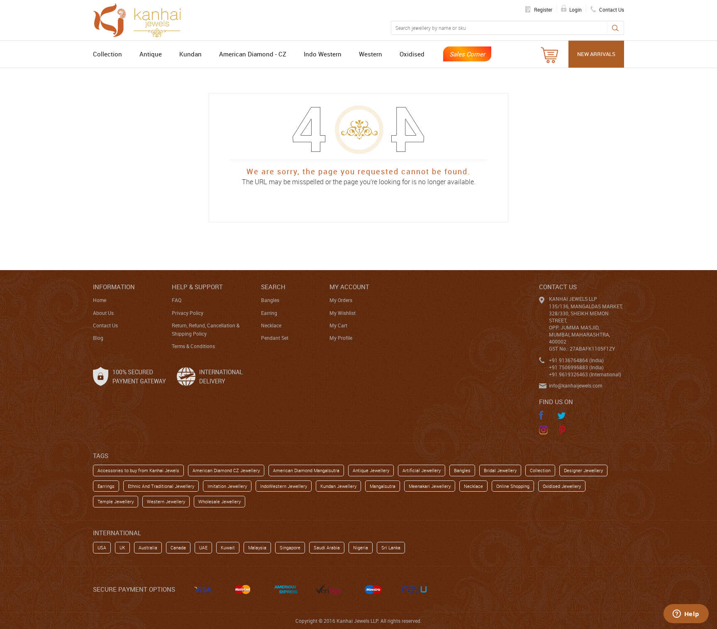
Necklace (271, 325)
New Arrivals (596, 54)
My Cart (338, 325)
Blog (98, 337)
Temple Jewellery (116, 501)
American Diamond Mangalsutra (306, 470)
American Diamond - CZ (252, 54)
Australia (148, 547)
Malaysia (257, 547)
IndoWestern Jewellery (283, 486)
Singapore (290, 547)
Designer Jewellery (583, 470)
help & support (197, 287)
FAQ (176, 300)
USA (102, 547)
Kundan (190, 54)
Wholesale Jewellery (219, 501)
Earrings (106, 486)
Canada (178, 547)
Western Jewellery (166, 501)
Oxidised (412, 54)
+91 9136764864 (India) (576, 360)
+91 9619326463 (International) (585, 374)
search (273, 287)
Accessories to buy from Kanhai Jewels (138, 470)
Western (370, 54)
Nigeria (360, 547)
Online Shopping (512, 486)
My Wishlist (342, 313)
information (114, 287)
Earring (269, 313)
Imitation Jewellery (227, 486)
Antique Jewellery (371, 470)
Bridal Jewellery (500, 470)
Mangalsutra (382, 486)
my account (349, 287)
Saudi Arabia (327, 547)
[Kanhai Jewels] (140, 19)
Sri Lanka (390, 547)
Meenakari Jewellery (430, 486)
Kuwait (228, 547)
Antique (150, 54)
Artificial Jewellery (421, 470)
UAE (203, 547)
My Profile (340, 337)
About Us (103, 313)
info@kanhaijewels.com (575, 385)
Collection (107, 54)
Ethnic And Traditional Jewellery (161, 486)
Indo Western (322, 54)
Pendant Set (274, 337)
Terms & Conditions (193, 346)
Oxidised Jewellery (562, 486)
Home (99, 300)
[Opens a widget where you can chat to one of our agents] (686, 614)
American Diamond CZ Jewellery (226, 470)
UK (122, 547)
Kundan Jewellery (338, 486)
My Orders (340, 300)
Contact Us (105, 325)
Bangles (270, 300)
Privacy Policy (187, 313)
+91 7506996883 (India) (576, 367)
